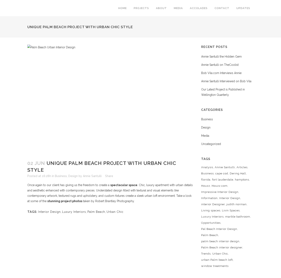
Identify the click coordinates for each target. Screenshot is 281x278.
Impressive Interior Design (219, 191)
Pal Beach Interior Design (219, 229)
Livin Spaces (231, 210)
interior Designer (213, 204)
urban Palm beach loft (217, 259)
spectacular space (123, 185)
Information (209, 198)
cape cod (221, 173)
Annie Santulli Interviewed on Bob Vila (226, 81)
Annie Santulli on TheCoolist (220, 64)
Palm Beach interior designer (221, 247)
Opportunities (211, 222)
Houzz (205, 185)
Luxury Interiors (74, 211)
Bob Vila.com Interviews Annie (221, 73)
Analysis (207, 167)
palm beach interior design (220, 241)
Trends (206, 253)
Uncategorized (211, 144)
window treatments (215, 266)
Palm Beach (96, 211)
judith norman (236, 204)
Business (61, 176)
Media (205, 135)
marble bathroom (237, 216)
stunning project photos (64, 201)
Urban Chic (115, 211)
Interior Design (49, 211)
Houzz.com (220, 185)
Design (73, 176)
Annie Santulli (92, 176)
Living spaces (210, 210)
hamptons (242, 179)
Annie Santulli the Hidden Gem (221, 56)
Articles (242, 167)
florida (205, 179)
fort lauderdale (222, 179)
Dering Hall (238, 173)
